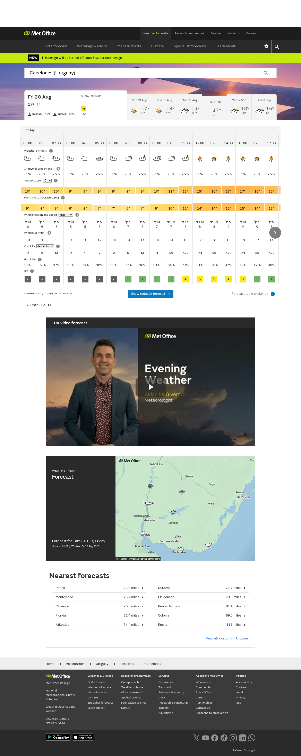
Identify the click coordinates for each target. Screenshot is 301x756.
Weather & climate (156, 33)
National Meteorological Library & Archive (60, 695)
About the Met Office (210, 676)
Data (161, 697)
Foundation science (133, 702)
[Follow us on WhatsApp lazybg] (251, 737)
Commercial (203, 687)
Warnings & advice (92, 46)
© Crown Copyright (244, 750)
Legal (239, 692)
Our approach (130, 682)
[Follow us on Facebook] (214, 737)
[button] (151, 485)
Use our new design (107, 58)
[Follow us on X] (196, 737)
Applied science (131, 697)
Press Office (204, 692)
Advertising (165, 713)
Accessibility (244, 682)
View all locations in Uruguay (227, 638)
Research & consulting (173, 702)
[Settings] (266, 46)
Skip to (26, 138)
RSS (238, 702)
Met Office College (58, 683)
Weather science (132, 687)
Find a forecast (55, 46)
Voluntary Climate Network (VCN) (57, 721)
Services (216, 33)
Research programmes (189, 33)
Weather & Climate (100, 676)
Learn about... (227, 46)
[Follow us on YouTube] (205, 737)
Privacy (240, 697)
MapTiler (123, 559)
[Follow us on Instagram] (233, 737)
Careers (251, 33)
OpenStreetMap (145, 559)
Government (166, 682)
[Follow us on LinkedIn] (242, 737)
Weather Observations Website (60, 709)
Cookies (241, 687)
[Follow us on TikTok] (223, 737)
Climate (157, 46)
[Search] (266, 73)
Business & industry (171, 692)
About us (234, 33)
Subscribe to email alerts (212, 713)
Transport (164, 687)
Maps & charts (129, 46)
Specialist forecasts (190, 46)
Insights (163, 708)
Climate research (132, 692)
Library (125, 708)
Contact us (203, 708)
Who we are (203, 682)
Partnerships (204, 702)
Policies (241, 676)
